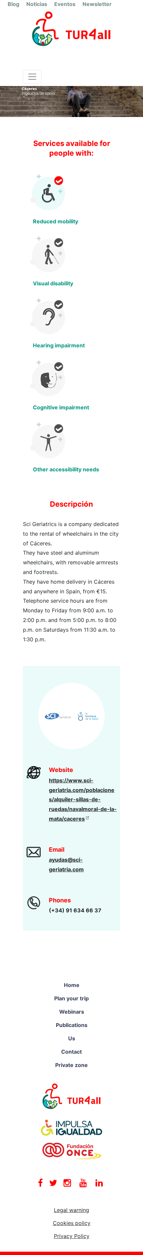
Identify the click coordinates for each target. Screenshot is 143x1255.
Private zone (71, 1065)
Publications (71, 1025)
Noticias (36, 4)
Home (71, 985)
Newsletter (97, 4)
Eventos (64, 4)
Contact (71, 1051)
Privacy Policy (71, 1236)
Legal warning (71, 1210)
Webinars (71, 1011)
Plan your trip (71, 998)
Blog (13, 4)
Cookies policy (71, 1223)
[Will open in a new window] (71, 1096)
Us (71, 1038)
